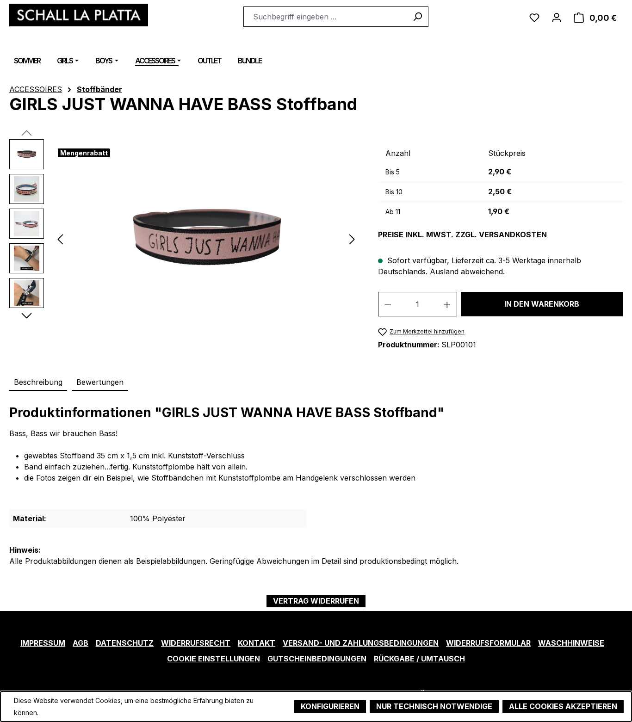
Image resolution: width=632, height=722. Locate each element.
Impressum (42, 643)
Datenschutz (125, 643)
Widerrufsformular (488, 643)
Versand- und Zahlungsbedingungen (361, 643)
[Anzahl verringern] (387, 304)
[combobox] (325, 16)
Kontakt (256, 643)
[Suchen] (417, 16)
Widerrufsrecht (195, 643)
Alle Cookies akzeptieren (563, 706)
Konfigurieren (330, 706)
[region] (184, 238)
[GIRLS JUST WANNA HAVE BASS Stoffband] (206, 238)
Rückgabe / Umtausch (419, 658)
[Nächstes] (352, 238)
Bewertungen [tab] (100, 382)
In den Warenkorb (541, 304)
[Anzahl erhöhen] (447, 304)
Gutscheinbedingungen (316, 658)
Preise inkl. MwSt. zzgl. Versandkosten (462, 234)
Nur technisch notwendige (434, 706)
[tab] (38, 382)
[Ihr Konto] (556, 16)
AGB (80, 643)
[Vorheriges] (60, 238)
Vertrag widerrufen (316, 600)
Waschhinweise (571, 643)
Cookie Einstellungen (213, 658)
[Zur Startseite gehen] (78, 15)
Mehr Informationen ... (72, 710)
